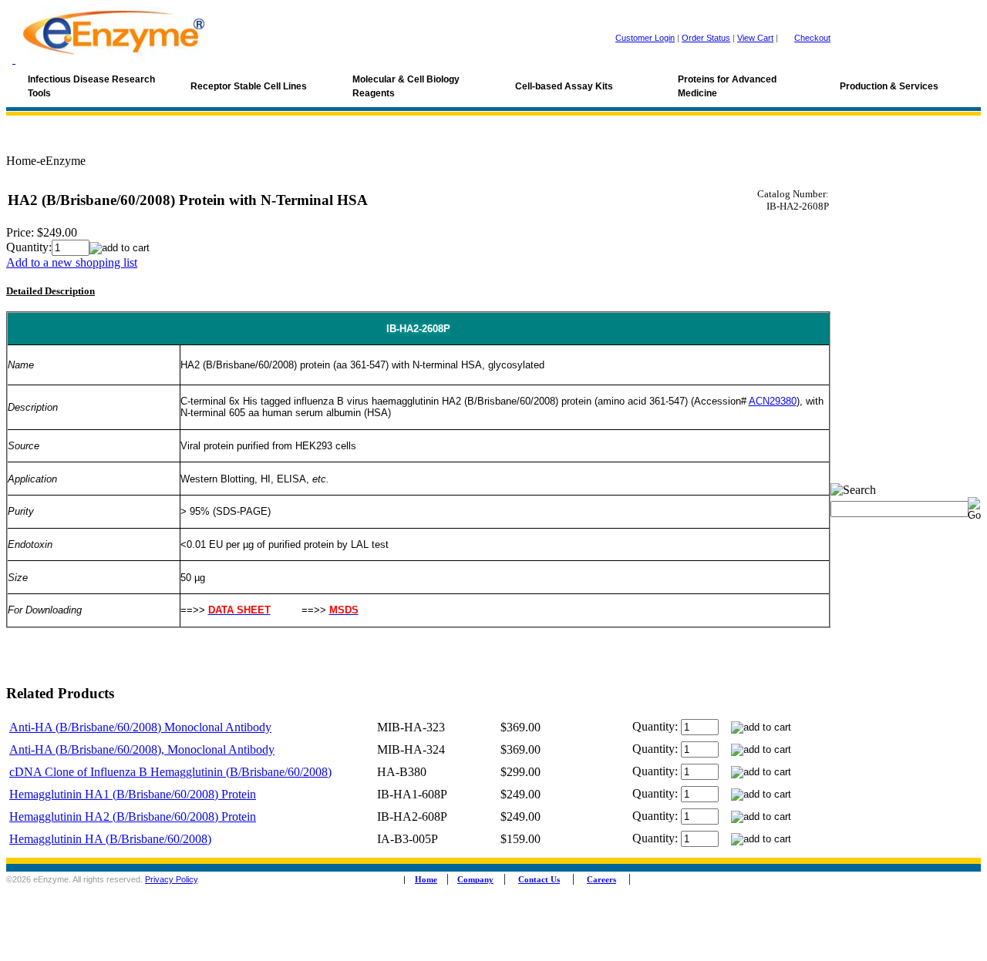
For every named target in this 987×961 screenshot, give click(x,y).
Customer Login (645, 37)
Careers (601, 879)
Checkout (812, 37)
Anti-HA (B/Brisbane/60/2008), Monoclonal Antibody (142, 749)
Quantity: (29, 247)
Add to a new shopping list (71, 262)
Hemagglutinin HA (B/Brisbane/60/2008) (110, 838)
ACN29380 (773, 401)
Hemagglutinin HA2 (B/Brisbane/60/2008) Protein (132, 816)
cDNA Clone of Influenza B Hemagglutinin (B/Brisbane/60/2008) (170, 771)
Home (426, 879)
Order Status (706, 37)
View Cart (755, 37)
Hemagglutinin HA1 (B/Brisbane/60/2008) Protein (132, 794)
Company (475, 879)
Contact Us (539, 879)
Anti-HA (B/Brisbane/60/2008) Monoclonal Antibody (140, 727)
